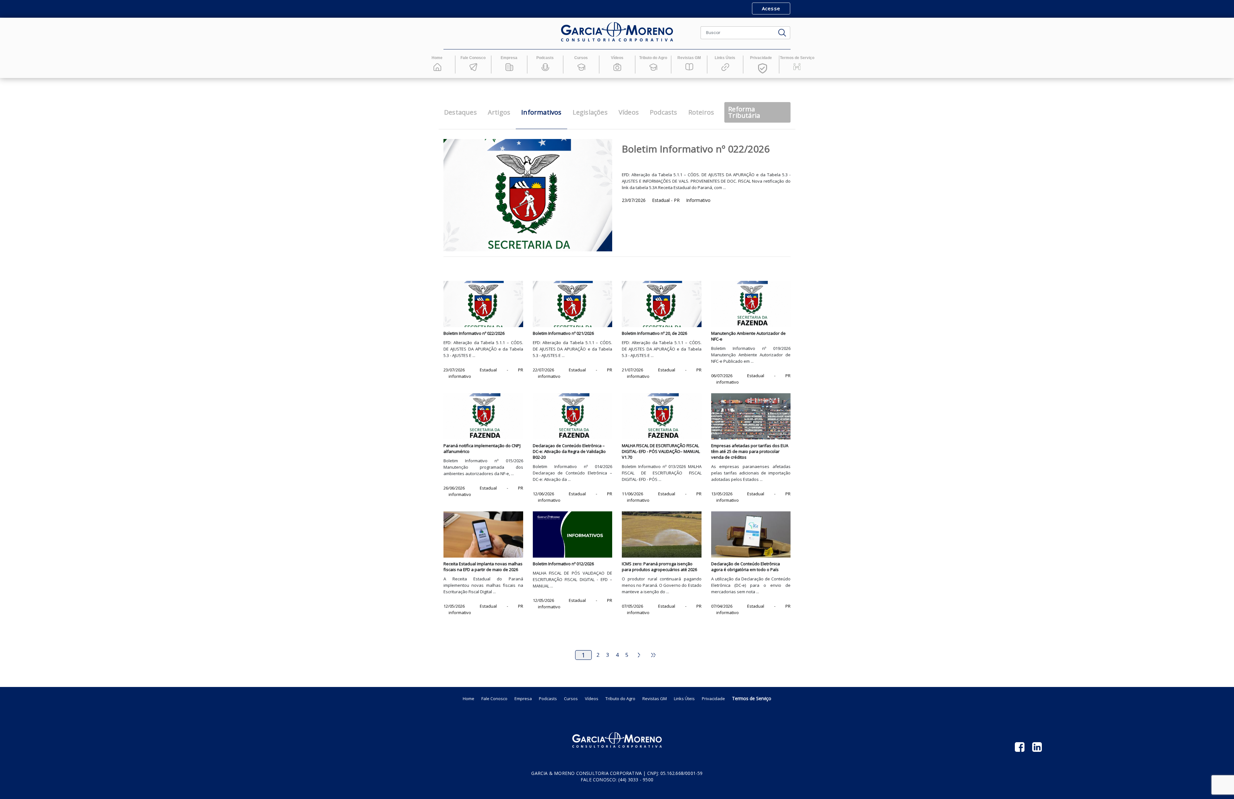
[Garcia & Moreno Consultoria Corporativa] (617, 32)
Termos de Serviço (751, 698)
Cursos (571, 698)
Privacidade (713, 698)
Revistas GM (654, 698)
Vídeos (591, 698)
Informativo (698, 200)
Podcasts (548, 698)
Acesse (771, 8)
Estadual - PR (666, 200)
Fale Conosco (494, 698)
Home (468, 698)
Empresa (523, 698)
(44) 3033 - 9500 (635, 780)
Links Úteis (684, 698)
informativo (460, 376)
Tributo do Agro (620, 698)
